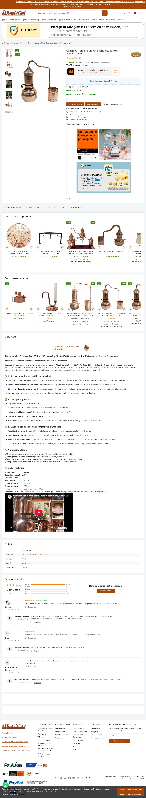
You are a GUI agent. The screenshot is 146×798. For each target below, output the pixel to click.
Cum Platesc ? (60, 732)
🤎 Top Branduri (49, 20)
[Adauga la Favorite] (31, 247)
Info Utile (110, 20)
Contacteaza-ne (79, 729)
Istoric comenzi (96, 735)
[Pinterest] (65, 778)
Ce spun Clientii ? (81, 20)
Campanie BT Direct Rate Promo (45, 730)
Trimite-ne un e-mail (77, 114)
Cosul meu (59, 738)
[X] (69, 778)
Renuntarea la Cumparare (78, 736)
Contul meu (95, 729)
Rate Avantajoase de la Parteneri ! (82, 124)
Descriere (51, 208)
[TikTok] (78, 778)
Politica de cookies (100, 789)
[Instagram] (61, 778)
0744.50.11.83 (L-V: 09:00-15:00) (16, 750)
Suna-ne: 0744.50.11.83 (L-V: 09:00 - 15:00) (85, 112)
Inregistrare (95, 732)
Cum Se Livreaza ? (62, 735)
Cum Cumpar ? (61, 729)
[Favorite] (118, 13)
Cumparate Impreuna (11, 208)
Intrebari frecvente (80, 732)
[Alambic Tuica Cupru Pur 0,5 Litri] (111, 235)
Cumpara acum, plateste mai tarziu (93, 71)
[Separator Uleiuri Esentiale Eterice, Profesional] (19, 297)
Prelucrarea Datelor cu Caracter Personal (46, 750)
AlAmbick (26, 563)
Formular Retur (78, 740)
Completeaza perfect (34, 208)
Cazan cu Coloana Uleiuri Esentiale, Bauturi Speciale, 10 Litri (112, 314)
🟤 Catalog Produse (11, 20)
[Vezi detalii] (7, 247)
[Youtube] (73, 778)
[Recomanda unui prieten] (70, 198)
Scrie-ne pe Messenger (78, 119)
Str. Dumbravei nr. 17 (11, 737)
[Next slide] (9, 111)
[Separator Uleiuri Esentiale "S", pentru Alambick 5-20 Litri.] (50, 297)
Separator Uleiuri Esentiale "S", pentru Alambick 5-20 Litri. (50, 314)
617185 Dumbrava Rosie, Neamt (15, 742)
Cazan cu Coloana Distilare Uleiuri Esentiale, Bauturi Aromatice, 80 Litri (80, 314)
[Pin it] (67, 198)
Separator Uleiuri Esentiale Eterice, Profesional (19, 314)
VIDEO (40, 737)
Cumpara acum (75, 104)
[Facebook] (56, 778)
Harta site (76, 743)
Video (94, 20)
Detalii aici (89, 4)
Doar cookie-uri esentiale (130, 794)
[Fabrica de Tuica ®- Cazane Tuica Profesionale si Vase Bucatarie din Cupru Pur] (14, 13)
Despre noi (42, 734)
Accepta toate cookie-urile (131, 790)
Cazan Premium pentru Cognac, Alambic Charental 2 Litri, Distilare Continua (80, 252)
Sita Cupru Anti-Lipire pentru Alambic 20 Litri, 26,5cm (19, 252)
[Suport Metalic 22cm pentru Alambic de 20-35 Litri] (50, 235)
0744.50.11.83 (109, 4)
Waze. (80, 7)
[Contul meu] (124, 13)
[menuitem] (9, 53)
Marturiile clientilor (44, 740)
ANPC (75, 746)
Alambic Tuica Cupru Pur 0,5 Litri (112, 251)
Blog (101, 20)
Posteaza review (105, 591)
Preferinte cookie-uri (10, 795)
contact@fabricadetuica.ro (13, 746)
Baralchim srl (7, 733)
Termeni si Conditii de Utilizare (45, 744)
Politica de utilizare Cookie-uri (45, 755)
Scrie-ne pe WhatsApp (77, 117)
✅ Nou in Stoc (65, 20)
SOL (74, 749)
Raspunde (32, 607)
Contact (121, 20)
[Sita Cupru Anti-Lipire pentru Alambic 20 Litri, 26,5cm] (19, 235)
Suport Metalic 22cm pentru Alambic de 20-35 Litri (50, 252)
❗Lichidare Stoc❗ (31, 20)
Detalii (61, 208)
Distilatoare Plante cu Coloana (13, 43)
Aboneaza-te (119, 741)
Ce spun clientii (74, 208)
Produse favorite (97, 738)
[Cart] (129, 13)
